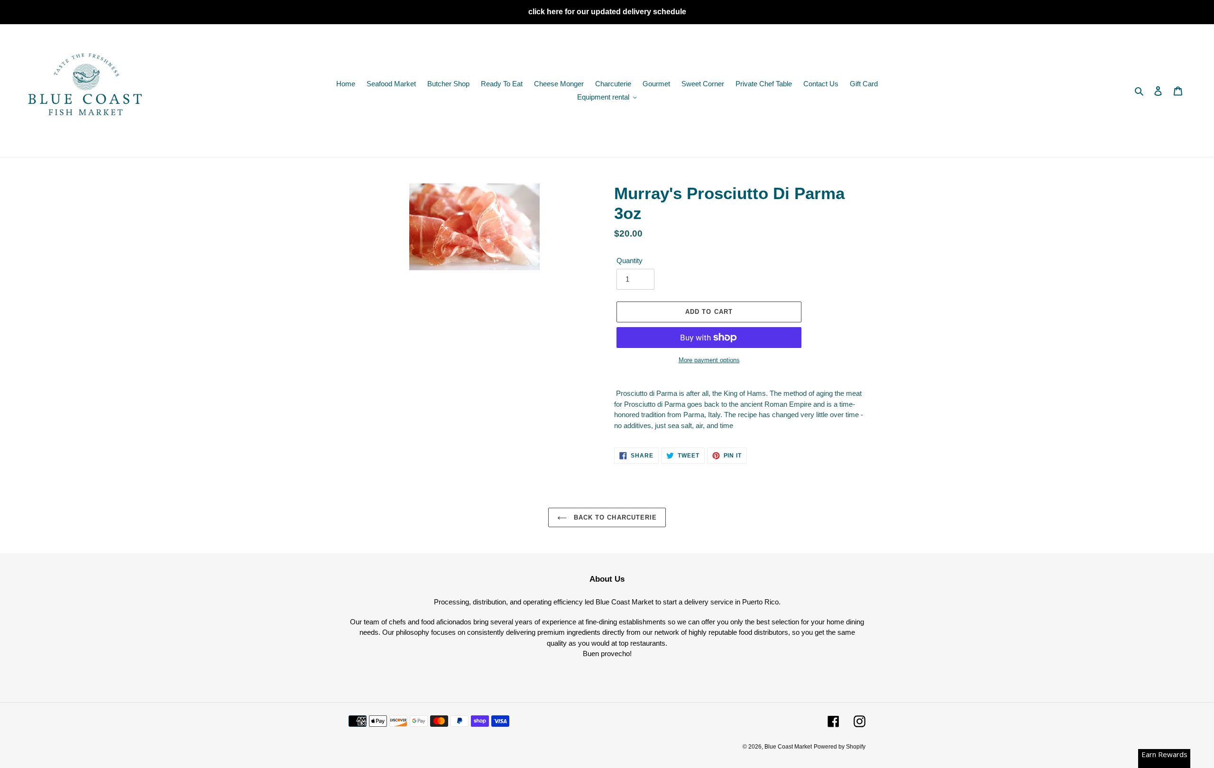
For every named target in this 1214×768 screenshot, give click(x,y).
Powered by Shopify (839, 746)
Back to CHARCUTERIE (614, 517)
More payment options (709, 360)
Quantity (629, 260)
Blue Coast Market (788, 746)
